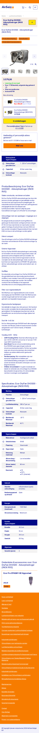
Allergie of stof (6, 604)
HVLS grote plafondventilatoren (12, 623)
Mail (22, 126)
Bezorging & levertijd (8, 695)
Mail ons (19, 146)
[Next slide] (34, 56)
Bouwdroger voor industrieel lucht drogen (15, 634)
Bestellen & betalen (8, 692)
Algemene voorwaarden (10, 716)
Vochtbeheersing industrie (10, 627)
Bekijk (6, 586)
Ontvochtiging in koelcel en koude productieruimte (18, 668)
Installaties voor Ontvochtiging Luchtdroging (16, 675)
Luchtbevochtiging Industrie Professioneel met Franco (19, 654)
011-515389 (19, 128)
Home (4, 16)
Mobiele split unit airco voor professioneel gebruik (18, 619)
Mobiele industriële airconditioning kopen (15, 651)
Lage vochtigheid (7, 600)
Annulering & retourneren (10, 699)
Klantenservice (6, 684)
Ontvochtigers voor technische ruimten (14, 643)
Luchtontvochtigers (15, 16)
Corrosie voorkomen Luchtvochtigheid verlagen (17, 630)
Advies (4, 688)
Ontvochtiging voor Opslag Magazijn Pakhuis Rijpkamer (16, 659)
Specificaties (23, 39)
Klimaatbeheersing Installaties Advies (14, 679)
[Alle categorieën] (35, 7)
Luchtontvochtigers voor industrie (13, 615)
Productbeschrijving (9, 39)
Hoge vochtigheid (7, 597)
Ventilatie (5, 608)
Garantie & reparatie (8, 703)
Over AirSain (6, 712)
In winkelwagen (19, 121)
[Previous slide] (4, 56)
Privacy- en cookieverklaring (11, 719)
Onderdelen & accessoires (11, 42)
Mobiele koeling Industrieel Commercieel (15, 664)
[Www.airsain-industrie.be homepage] (9, 7)
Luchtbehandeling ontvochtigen (12, 647)
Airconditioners (7, 612)
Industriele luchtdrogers (9, 639)
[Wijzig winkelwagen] (24, 7)
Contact (4, 708)
